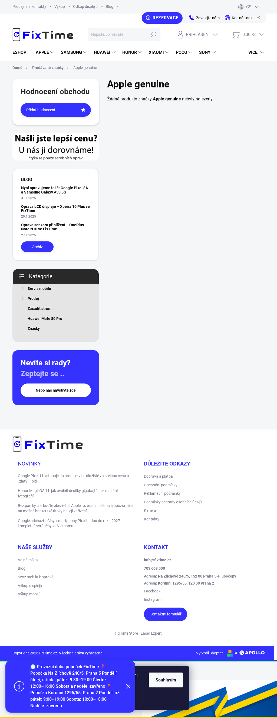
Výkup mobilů (29, 594)
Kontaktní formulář (166, 614)
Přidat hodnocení (40, 110)
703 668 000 (154, 568)
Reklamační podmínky (162, 493)
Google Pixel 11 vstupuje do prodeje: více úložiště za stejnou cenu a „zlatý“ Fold (73, 478)
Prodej (33, 298)
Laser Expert (151, 633)
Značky (34, 328)
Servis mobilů (39, 288)
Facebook (152, 591)
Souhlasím (166, 680)
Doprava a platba (158, 476)
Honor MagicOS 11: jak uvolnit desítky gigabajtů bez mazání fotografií (68, 493)
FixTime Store (126, 633)
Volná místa (28, 560)
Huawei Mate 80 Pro (45, 318)
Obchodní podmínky (160, 485)
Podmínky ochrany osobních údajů (173, 502)
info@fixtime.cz (157, 560)
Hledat (153, 34)
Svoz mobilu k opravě (35, 577)
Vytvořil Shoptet (209, 653)
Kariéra (150, 510)
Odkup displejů (85, 6)
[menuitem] (21, 52)
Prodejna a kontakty (29, 6)
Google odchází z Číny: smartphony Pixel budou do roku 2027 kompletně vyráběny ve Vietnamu (69, 523)
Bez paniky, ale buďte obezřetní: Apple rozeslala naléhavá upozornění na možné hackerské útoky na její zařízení (75, 508)
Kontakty (151, 519)
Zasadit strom (39, 308)
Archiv (37, 247)
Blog (109, 6)
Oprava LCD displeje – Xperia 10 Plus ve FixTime (55, 208)
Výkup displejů (30, 585)
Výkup (59, 6)
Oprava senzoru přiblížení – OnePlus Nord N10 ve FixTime (52, 227)
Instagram (152, 599)
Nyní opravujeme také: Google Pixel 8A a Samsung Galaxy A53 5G (54, 190)
